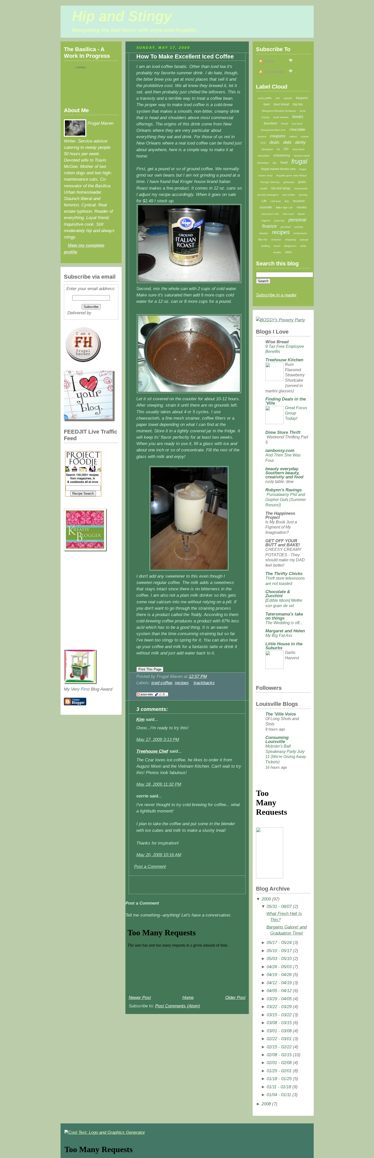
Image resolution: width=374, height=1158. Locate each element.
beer (267, 104)
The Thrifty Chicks (284, 573)
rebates (263, 233)
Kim (140, 719)
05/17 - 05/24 (279, 942)
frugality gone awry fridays (291, 175)
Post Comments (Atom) (177, 1006)
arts (278, 98)
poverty (298, 226)
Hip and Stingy (122, 16)
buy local (297, 123)
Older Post (235, 997)
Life (264, 201)
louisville (266, 207)
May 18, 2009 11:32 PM (158, 784)
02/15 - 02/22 (279, 1047)
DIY (286, 149)
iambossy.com (279, 450)
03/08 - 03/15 (279, 1022)
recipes (182, 682)
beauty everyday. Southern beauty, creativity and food (284, 472)
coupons (277, 136)
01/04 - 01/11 (279, 1094)
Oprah (301, 213)
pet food (286, 226)
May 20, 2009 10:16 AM (158, 854)
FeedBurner (104, 312)
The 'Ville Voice (280, 714)
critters (293, 136)
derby (300, 142)
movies (302, 207)
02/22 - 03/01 (279, 1038)
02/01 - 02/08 (279, 1062)
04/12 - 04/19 (279, 982)
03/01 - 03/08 (279, 1030)
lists (287, 201)
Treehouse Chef (152, 751)
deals (274, 142)
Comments (273, 71)
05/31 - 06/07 (279, 906)
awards (288, 98)
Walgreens (290, 246)
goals (302, 182)
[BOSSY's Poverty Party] (280, 320)
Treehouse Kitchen (284, 360)
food (283, 162)
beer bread (281, 104)
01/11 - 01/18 (279, 1086)
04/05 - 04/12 (279, 990)
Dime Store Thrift (282, 432)
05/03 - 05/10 (279, 958)
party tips (279, 220)
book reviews (281, 117)
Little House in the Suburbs (284, 645)
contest (261, 136)
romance (276, 239)
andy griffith (265, 98)
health (263, 188)
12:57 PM (198, 676)
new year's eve (270, 213)
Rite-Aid (262, 239)
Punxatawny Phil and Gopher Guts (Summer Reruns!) (285, 499)
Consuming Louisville (277, 739)
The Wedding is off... (283, 623)
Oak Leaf (288, 213)
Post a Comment (150, 866)
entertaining (282, 155)
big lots (298, 104)
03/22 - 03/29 (279, 1006)
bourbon (270, 123)
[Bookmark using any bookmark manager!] (152, 696)
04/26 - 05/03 (279, 966)
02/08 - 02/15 (279, 1054)
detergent (267, 149)
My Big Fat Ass (278, 635)
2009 (266, 899)
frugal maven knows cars (278, 169)
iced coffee (161, 682)
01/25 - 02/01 (279, 1070)
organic (266, 220)
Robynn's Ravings (283, 490)
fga (275, 162)
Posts (268, 61)
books (297, 117)
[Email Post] (208, 676)
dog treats (299, 149)
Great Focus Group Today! (296, 413)
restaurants (300, 233)
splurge (304, 239)
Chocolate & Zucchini (277, 593)
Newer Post (140, 997)
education (264, 155)
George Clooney (270, 182)
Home (188, 997)
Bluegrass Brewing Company (279, 110)
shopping (290, 239)
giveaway (288, 182)
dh (278, 149)
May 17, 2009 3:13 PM (157, 739)
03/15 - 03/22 (279, 1014)
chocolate (297, 129)
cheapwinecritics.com (273, 129)
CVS (263, 142)
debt (287, 142)
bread (284, 123)
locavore (299, 201)
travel (277, 246)
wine (288, 252)
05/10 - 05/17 (279, 950)
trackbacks (204, 682)
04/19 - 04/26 (279, 974)
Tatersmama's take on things (284, 616)
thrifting (265, 246)
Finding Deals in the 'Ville (285, 401)
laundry (303, 194)
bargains (302, 98)
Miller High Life (284, 207)
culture (305, 136)
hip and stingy (281, 188)
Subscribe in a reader (276, 295)
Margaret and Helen (285, 630)
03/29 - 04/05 (279, 998)
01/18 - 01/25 (279, 1078)
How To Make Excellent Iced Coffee (185, 56)
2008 (266, 1104)
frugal (299, 161)
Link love (275, 201)
